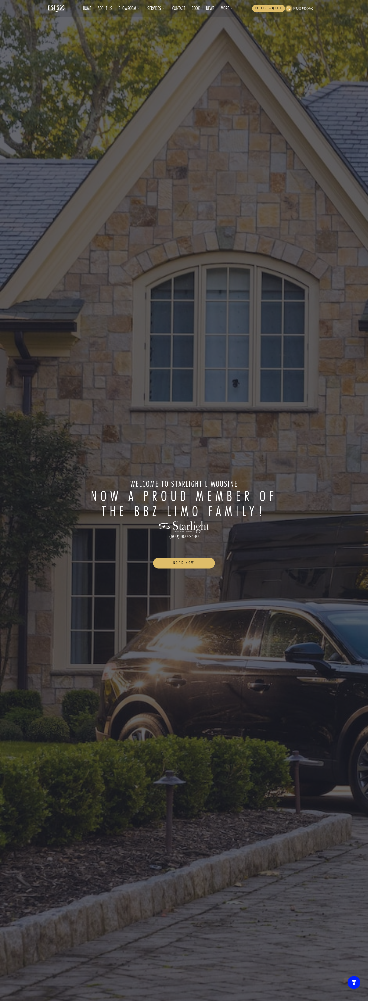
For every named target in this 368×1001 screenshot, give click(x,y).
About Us (105, 8)
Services (154, 8)
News (210, 8)
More (225, 8)
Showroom (127, 8)
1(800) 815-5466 (303, 8)
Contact (178, 8)
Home (87, 8)
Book (196, 8)
